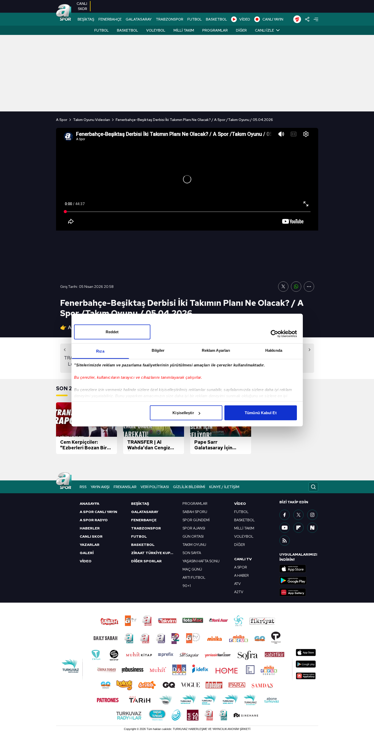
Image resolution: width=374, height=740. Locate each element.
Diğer (241, 30)
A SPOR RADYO (94, 520)
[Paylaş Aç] (307, 19)
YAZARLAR (89, 544)
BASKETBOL (216, 19)
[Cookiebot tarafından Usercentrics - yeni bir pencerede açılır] (274, 333)
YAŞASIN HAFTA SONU (201, 561)
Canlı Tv (243, 559)
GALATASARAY (139, 19)
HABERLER (90, 528)
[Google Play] (298, 580)
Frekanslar (125, 487)
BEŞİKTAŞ (86, 19)
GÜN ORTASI (193, 536)
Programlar (215, 30)
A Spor (61, 120)
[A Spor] (63, 13)
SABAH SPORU (195, 511)
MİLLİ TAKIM (244, 528)
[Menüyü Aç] (316, 19)
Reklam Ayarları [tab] (216, 350)
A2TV (238, 592)
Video (240, 503)
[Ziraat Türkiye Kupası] (297, 19)
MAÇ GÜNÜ (192, 569)
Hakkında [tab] (273, 350)
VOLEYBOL (243, 536)
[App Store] (298, 569)
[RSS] (284, 540)
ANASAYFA (89, 503)
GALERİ (87, 553)
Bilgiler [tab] (158, 350)
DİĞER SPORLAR (146, 561)
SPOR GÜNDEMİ (196, 520)
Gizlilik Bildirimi (189, 487)
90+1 (187, 585)
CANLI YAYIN (272, 19)
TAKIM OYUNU (194, 544)
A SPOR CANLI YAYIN (98, 511)
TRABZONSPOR (169, 19)
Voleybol (155, 30)
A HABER (241, 575)
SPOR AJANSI (194, 528)
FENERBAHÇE (110, 19)
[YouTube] (284, 528)
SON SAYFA (192, 553)
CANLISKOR (82, 6)
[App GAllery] (298, 592)
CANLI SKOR (91, 536)
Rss (83, 487)
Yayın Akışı (100, 487)
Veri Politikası (155, 487)
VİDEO (244, 19)
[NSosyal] (312, 528)
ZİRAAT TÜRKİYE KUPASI (153, 553)
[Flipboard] (298, 528)
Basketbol (127, 30)
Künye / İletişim (224, 487)
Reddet (112, 332)
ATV (237, 583)
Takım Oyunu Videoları (91, 120)
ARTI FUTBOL (194, 577)
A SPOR (240, 567)
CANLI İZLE (264, 30)
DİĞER (239, 544)
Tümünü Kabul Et (261, 413)
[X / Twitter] (298, 515)
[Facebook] (284, 515)
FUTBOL (194, 19)
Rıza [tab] (100, 351)
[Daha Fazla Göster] (309, 286)
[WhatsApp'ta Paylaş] (296, 286)
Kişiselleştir (183, 413)
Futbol (101, 30)
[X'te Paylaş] (283, 286)
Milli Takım (184, 30)
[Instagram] (312, 515)
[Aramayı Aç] (313, 486)
